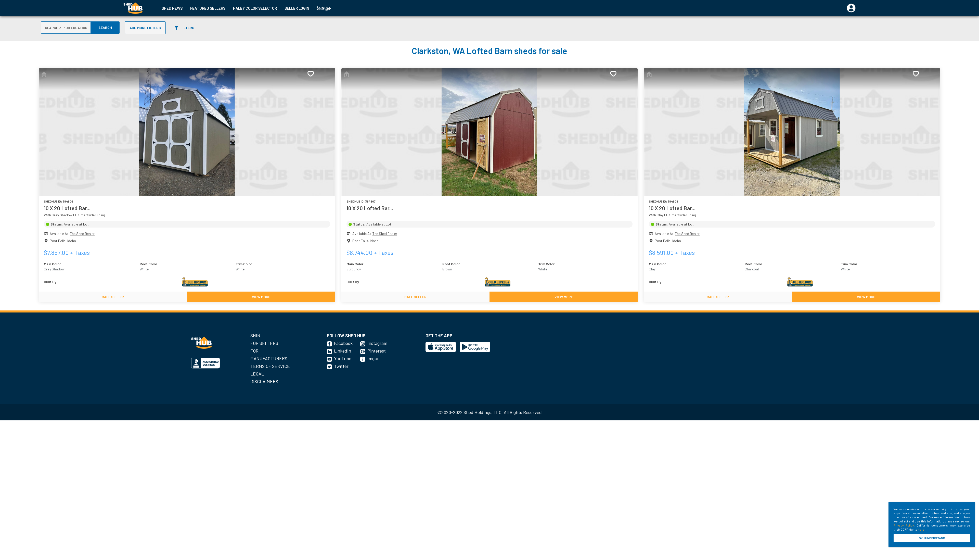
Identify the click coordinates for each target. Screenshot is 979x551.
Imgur (373, 358)
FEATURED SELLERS (207, 8)
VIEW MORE (261, 297)
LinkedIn (342, 351)
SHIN (255, 335)
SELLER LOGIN (297, 8)
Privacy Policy (904, 525)
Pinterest (376, 351)
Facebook (343, 343)
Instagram (377, 343)
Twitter (341, 366)
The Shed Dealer (82, 233)
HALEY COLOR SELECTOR (255, 8)
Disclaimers (264, 381)
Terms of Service (270, 366)
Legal (257, 374)
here (921, 529)
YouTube (342, 358)
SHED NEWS (172, 8)
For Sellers (264, 343)
